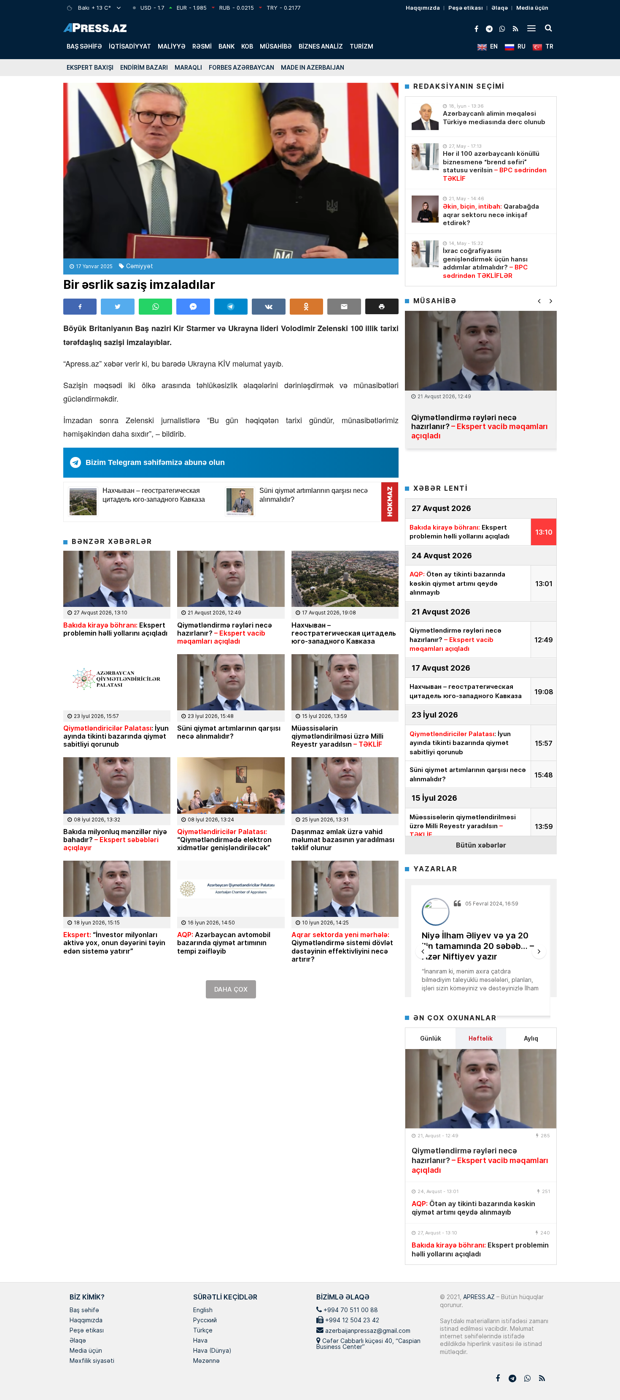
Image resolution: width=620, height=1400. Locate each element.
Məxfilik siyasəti (92, 1361)
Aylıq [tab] (531, 1038)
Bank (226, 46)
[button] (382, 306)
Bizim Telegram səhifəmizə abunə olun (155, 462)
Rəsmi (202, 46)
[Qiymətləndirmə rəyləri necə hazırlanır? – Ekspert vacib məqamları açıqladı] (480, 1088)
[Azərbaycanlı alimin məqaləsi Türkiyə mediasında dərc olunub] (425, 116)
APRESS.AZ (478, 1297)
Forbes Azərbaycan (241, 67)
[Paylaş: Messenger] (193, 307)
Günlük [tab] (430, 1038)
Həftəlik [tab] (481, 1038)
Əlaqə (499, 7)
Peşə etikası (465, 7)
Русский (205, 1320)
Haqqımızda (423, 7)
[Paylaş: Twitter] (117, 307)
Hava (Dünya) (212, 1351)
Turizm (361, 46)
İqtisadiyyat (130, 46)
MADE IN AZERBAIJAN (312, 67)
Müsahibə (276, 46)
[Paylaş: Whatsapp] (155, 307)
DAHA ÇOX (231, 989)
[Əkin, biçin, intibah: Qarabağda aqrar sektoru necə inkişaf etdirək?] (425, 209)
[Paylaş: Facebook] (80, 307)
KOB (247, 46)
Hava (200, 1340)
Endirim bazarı (144, 67)
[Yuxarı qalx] (596, 1376)
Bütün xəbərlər (481, 845)
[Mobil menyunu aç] (531, 27)
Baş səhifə (84, 46)
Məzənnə (206, 1361)
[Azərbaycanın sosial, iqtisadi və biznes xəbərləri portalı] (95, 27)
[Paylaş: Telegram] (231, 307)
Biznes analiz (321, 46)
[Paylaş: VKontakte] (268, 307)
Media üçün (532, 7)
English (203, 1310)
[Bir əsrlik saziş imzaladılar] (231, 170)
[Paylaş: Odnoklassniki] (306, 307)
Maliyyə (172, 46)
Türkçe (203, 1330)
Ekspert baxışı (90, 67)
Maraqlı (188, 67)
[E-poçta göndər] (344, 307)
